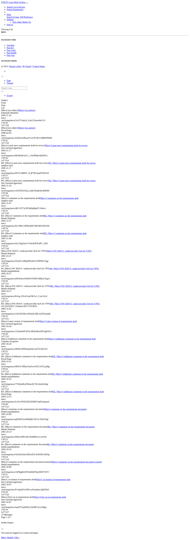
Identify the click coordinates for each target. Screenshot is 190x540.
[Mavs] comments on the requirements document (65, 409)
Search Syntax (13, 17)
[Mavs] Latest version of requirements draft (58, 321)
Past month (11, 53)
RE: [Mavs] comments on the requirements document (71, 427)
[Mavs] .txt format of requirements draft (53, 479)
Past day (10, 48)
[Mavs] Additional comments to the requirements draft (72, 339)
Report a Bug (15, 66)
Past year (11, 55)
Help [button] (9, 14)
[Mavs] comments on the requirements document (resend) (76, 462)
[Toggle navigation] (2, 76)
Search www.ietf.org (16, 7)
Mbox (3, 537)
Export (10, 95)
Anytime (10, 45)
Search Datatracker (15, 9)
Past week (11, 50)
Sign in (10, 24)
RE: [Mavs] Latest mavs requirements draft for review (72, 163)
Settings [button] (10, 19)
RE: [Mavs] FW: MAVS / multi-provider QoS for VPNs (75, 286)
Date (9, 80)
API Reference (26, 17)
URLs (16, 537)
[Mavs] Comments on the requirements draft (59, 198)
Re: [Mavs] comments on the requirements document (70, 444)
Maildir (10, 537)
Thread (10, 83)
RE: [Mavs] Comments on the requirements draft (65, 216)
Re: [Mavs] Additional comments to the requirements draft (77, 374)
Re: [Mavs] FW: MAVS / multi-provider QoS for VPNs (74, 268)
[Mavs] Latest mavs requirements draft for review (66, 145)
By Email (27, 66)
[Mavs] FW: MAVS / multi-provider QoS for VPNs (69, 251)
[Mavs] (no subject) (26, 110)
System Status (39, 66)
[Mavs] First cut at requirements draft (50, 497)
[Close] (2, 528)
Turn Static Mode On (21, 22)
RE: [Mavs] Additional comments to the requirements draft (78, 356)
